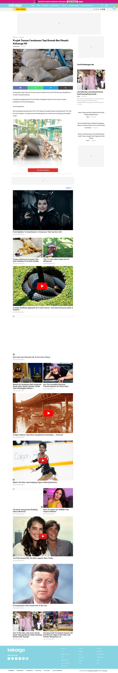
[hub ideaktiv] (106, 4)
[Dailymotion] (104, 9)
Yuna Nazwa (88, 127)
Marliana (16, 46)
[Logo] (15, 5)
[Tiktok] (100, 9)
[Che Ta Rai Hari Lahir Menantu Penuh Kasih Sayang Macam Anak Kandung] (91, 79)
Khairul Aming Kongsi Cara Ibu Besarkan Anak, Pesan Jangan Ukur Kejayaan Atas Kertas (91, 136)
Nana (78, 96)
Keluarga (15, 37)
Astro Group (105, 670)
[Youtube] (102, 9)
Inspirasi (22, 37)
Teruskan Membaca (43, 170)
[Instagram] (96, 9)
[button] (102, 5)
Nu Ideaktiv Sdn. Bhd (92, 670)
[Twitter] (98, 9)
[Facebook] (94, 9)
